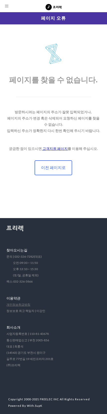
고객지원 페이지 (55, 148)
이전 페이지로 (53, 167)
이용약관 (13, 298)
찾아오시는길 (16, 250)
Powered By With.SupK (25, 405)
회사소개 (13, 327)
